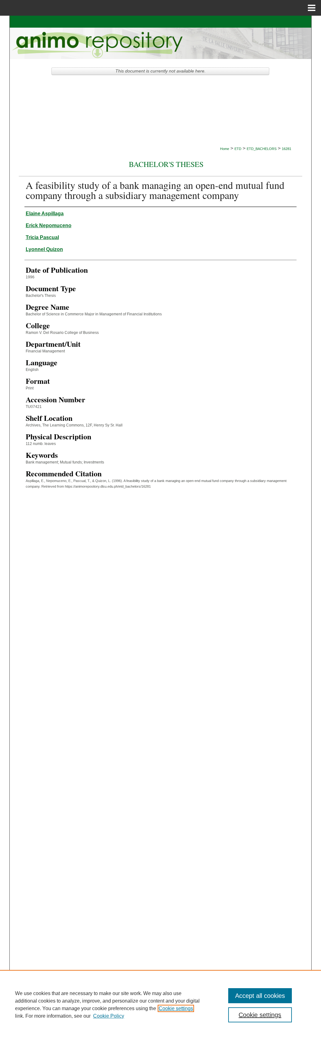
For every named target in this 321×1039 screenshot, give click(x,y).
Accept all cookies (260, 995)
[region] (160, 1004)
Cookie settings (176, 1008)
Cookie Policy (108, 1016)
